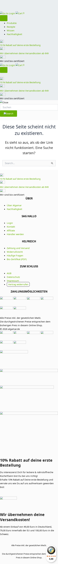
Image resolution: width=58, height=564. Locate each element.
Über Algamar (14, 205)
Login (10, 222)
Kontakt (11, 226)
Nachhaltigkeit (14, 34)
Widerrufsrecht (15, 251)
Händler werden (15, 234)
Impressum (13, 280)
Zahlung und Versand (18, 248)
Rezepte (11, 26)
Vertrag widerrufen (18, 284)
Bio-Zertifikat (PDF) (17, 259)
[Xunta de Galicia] (29, 377)
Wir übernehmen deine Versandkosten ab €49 (24, 53)
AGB (9, 273)
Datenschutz (13, 276)
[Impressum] (29, 395)
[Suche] (3, 18)
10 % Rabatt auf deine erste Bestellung (20, 45)
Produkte (12, 23)
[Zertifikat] (29, 359)
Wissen (10, 30)
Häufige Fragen (15, 255)
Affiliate (11, 230)
